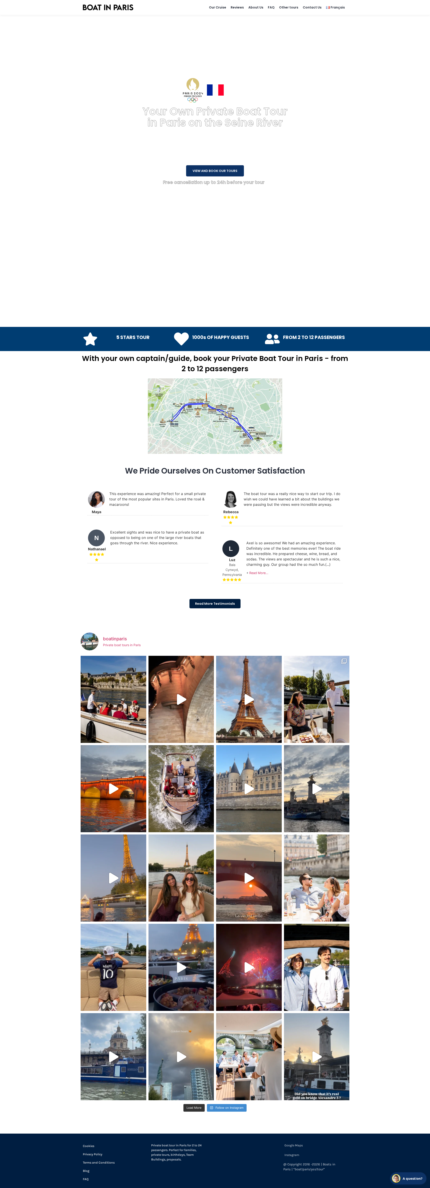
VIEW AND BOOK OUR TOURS (215, 171)
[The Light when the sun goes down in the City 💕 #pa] (249, 699)
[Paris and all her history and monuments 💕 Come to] (181, 699)
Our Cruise (217, 7)
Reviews (237, 7)
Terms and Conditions (99, 1162)
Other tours (288, 7)
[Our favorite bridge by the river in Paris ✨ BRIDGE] (317, 788)
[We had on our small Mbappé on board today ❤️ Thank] (113, 967)
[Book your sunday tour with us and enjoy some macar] (113, 699)
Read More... (258, 573)
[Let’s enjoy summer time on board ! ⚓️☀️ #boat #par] (249, 1056)
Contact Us (312, 7)
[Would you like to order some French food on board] (181, 967)
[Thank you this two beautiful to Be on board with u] (181, 878)
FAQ (271, 7)
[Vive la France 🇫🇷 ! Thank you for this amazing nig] (249, 967)
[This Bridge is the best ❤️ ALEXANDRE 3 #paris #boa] (317, 1056)
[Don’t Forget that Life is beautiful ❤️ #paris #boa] (249, 878)
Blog (86, 1171)
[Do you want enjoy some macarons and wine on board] (317, 699)
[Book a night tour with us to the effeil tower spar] (113, 878)
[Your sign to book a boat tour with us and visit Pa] (113, 1056)
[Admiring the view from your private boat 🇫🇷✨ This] (317, 878)
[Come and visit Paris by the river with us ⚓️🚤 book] (249, 788)
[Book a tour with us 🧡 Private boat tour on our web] (181, 1056)
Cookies (88, 1146)
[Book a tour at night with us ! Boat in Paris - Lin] (113, 788)
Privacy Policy (92, 1154)
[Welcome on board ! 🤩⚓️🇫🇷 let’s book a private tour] (317, 967)
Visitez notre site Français (248, 89)
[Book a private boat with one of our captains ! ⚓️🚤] (181, 788)
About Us (255, 7)
